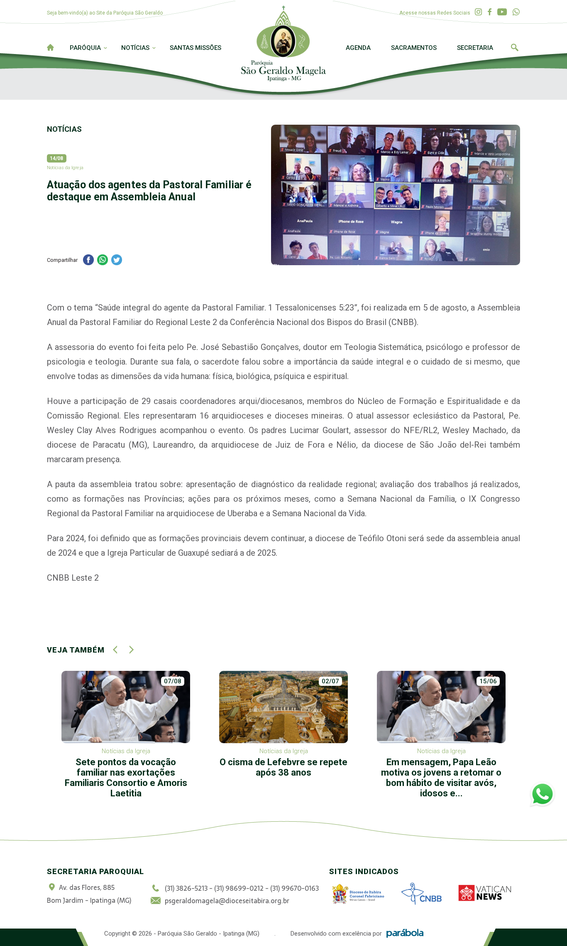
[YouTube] (502, 12)
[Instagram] (478, 12)
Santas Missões (195, 48)
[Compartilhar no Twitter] (116, 260)
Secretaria (475, 48)
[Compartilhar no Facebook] (88, 260)
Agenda (358, 48)
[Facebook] (489, 12)
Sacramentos (414, 48)
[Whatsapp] (516, 12)
